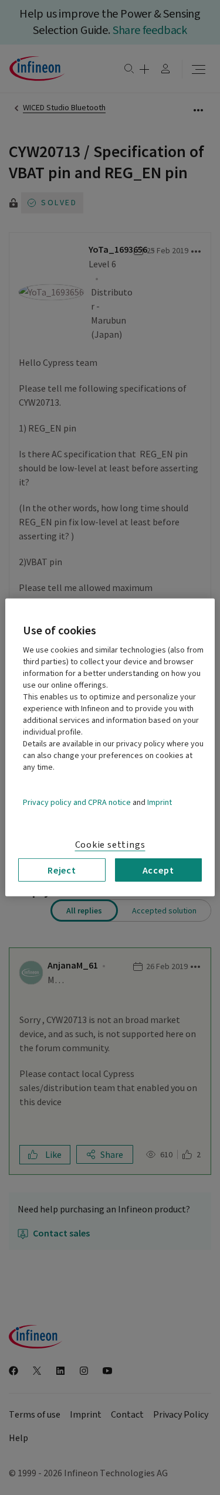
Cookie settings (110, 844)
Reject (62, 870)
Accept (158, 870)
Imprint (159, 802)
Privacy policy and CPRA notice (77, 802)
